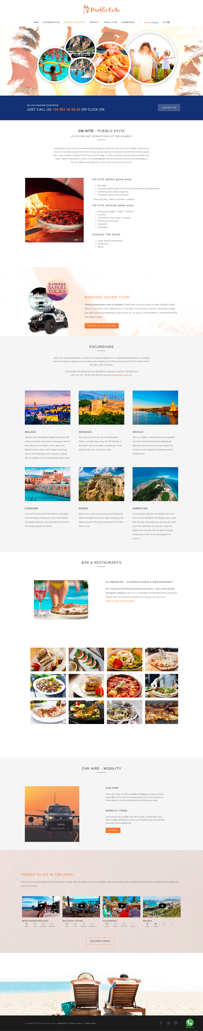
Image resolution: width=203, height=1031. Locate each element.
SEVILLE (138, 432)
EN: (165, 22)
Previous (27, 207)
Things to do (111, 22)
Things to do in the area (47, 874)
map (26, 926)
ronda (83, 508)
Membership (128, 22)
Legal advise (62, 1023)
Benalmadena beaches (35, 921)
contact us (169, 107)
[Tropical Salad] (124, 657)
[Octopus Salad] (48, 683)
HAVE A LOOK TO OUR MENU (120, 601)
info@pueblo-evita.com (122, 375)
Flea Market (110, 921)
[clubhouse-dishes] (61, 600)
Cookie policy (90, 1023)
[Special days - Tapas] (124, 683)
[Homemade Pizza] (162, 657)
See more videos (100, 941)
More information (97, 322)
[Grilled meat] (162, 710)
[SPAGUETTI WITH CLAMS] (124, 710)
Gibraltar (140, 508)
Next (81, 207)
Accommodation (51, 22)
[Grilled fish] (86, 710)
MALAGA (30, 432)
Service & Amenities (74, 22)
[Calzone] (48, 710)
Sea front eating (72, 921)
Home (36, 22)
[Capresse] (86, 657)
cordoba (31, 508)
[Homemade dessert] (48, 657)
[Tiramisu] (86, 683)
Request (113, 830)
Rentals (94, 22)
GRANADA (85, 432)
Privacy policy (76, 1023)
